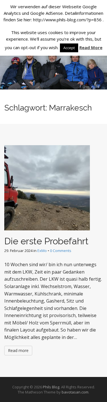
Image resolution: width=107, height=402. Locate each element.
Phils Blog (51, 386)
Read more (18, 350)
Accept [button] (69, 47)
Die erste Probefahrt (46, 241)
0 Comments (60, 250)
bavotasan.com (75, 392)
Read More (90, 47)
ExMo (42, 250)
